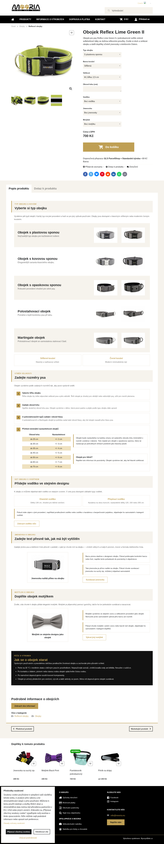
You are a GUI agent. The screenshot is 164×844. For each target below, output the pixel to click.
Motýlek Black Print (50, 770)
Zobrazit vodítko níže (26, 524)
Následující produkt (139, 729)
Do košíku (112, 147)
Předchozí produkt (24, 729)
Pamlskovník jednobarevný (76, 772)
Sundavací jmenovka (95, 580)
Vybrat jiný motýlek (94, 637)
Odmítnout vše (41, 832)
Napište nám (115, 822)
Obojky (38, 716)
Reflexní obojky (21, 716)
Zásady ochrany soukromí (14, 823)
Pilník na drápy (105, 770)
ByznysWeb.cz (147, 838)
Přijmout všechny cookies (18, 832)
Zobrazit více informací (24, 706)
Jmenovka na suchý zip (23, 770)
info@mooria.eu (118, 815)
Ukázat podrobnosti (28, 838)
